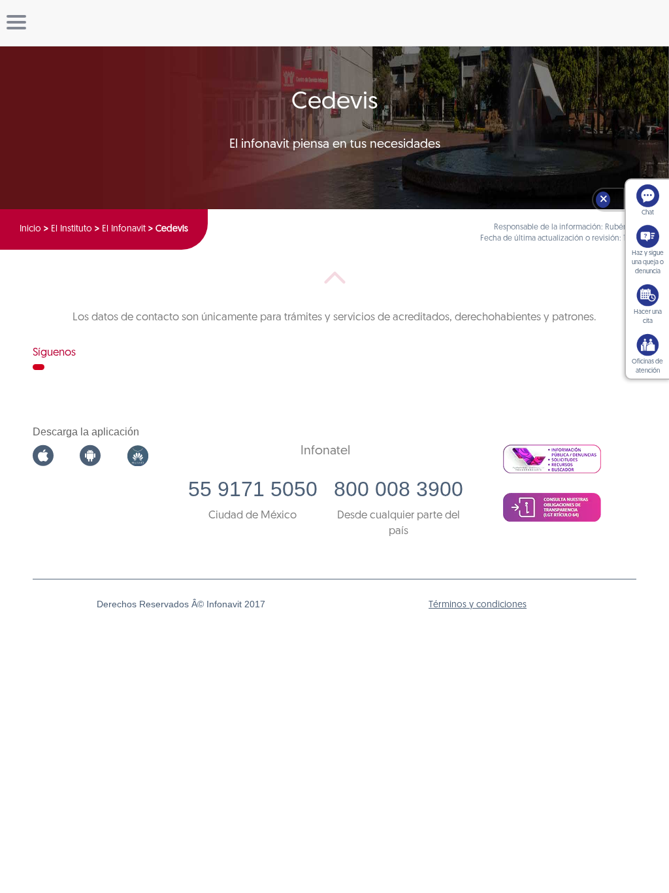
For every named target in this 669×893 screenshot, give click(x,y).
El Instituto (71, 229)
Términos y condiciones (478, 605)
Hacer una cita (648, 316)
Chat (648, 213)
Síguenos (54, 352)
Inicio (30, 229)
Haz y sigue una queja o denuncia (648, 262)
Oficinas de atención (647, 366)
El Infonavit (124, 229)
